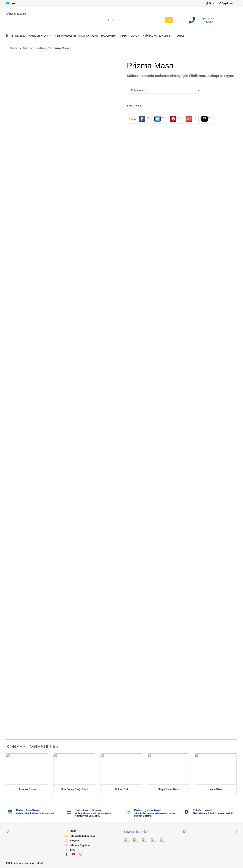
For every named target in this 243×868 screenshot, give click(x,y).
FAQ (72, 849)
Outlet (181, 35)
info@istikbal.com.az (82, 835)
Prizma (138, 105)
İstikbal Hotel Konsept (157, 35)
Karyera (74, 840)
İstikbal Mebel (15, 35)
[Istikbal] (16, 13)
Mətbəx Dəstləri (34, 48)
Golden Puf (121, 789)
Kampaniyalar (88, 35)
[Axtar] (169, 20)
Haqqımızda (108, 35)
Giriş (212, 3)
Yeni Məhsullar (65, 35)
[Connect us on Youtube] (74, 854)
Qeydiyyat (227, 3)
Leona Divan (215, 789)
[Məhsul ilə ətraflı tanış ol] (27, 768)
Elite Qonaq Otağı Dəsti (74, 789)
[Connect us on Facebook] (67, 854)
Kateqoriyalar (38, 35)
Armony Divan (27, 789)
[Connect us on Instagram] (81, 854)
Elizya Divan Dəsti (168, 789)
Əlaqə (135, 35)
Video (123, 35)
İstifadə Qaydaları (80, 845)
